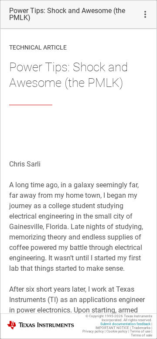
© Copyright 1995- (104, 316)
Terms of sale (141, 335)
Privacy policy (93, 331)
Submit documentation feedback (125, 324)
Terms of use (140, 331)
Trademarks (141, 328)
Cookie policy (116, 331)
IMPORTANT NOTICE (112, 328)
